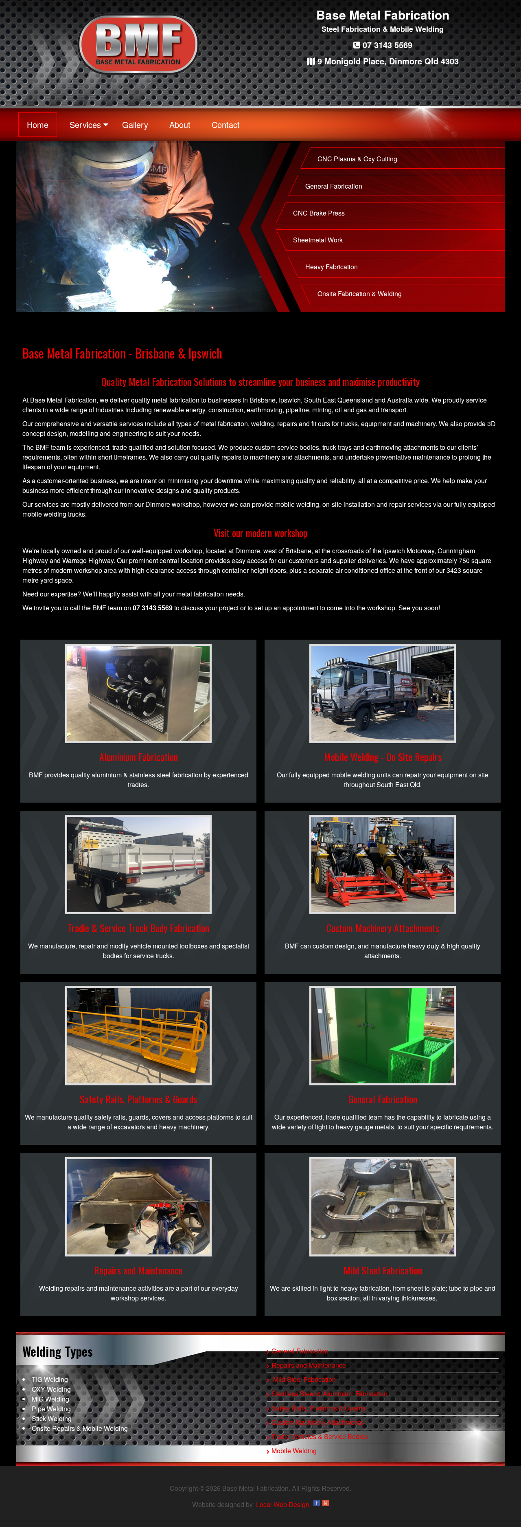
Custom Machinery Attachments (382, 927)
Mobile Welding (294, 1450)
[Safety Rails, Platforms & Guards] (138, 1035)
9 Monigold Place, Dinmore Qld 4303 (387, 61)
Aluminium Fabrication (138, 756)
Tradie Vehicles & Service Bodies (319, 1436)
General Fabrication (382, 1098)
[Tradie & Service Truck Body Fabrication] (138, 864)
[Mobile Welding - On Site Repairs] (383, 693)
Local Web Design (282, 1504)
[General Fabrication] (383, 1035)
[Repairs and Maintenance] (138, 1206)
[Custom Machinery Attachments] (383, 864)
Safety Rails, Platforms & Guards (138, 1098)
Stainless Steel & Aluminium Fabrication (329, 1393)
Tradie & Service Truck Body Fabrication (138, 927)
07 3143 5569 (386, 45)
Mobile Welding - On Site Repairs (383, 756)
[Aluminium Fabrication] (138, 693)
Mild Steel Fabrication (383, 1270)
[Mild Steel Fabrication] (383, 1206)
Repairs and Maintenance (138, 1270)
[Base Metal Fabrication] (138, 44)
